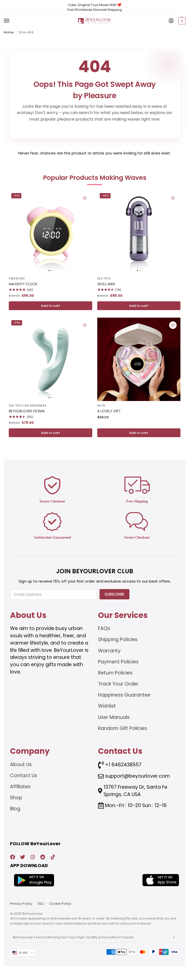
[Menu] (11, 21)
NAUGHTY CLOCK (23, 284)
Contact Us (23, 775)
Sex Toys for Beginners (27, 406)
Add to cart (50, 305)
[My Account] (171, 21)
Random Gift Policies (122, 728)
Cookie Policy (60, 903)
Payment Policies (118, 661)
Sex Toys (104, 278)
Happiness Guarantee (124, 695)
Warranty (109, 650)
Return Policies (115, 672)
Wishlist (107, 706)
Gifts (101, 406)
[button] (181, 20)
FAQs (104, 628)
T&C (40, 903)
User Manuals (114, 717)
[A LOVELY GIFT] (139, 359)
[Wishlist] (84, 198)
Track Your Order (118, 683)
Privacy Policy (21, 903)
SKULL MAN (106, 284)
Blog (15, 808)
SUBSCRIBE (114, 594)
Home (9, 32)
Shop (16, 797)
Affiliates (20, 786)
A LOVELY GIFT (109, 411)
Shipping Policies (117, 639)
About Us (21, 764)
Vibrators (17, 278)
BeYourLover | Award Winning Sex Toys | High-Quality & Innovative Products (73, 937)
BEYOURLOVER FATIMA (27, 411)
